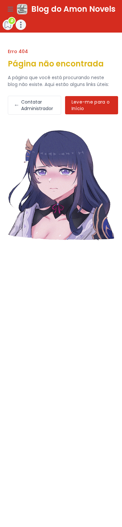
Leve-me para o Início (91, 105)
